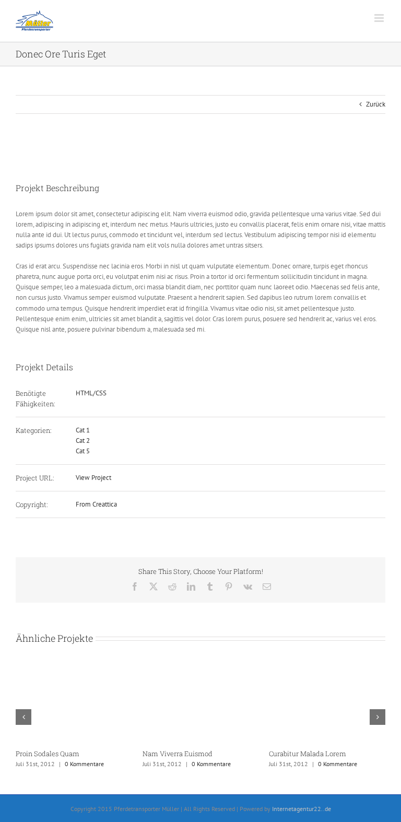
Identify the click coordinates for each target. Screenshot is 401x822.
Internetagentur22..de (301, 809)
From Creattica (96, 504)
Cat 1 (83, 430)
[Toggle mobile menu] (379, 18)
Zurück (375, 104)
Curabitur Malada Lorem (307, 753)
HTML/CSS (91, 393)
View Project (93, 477)
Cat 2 (83, 440)
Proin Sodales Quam (47, 753)
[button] (23, 717)
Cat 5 (83, 451)
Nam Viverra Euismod (178, 753)
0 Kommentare (84, 764)
